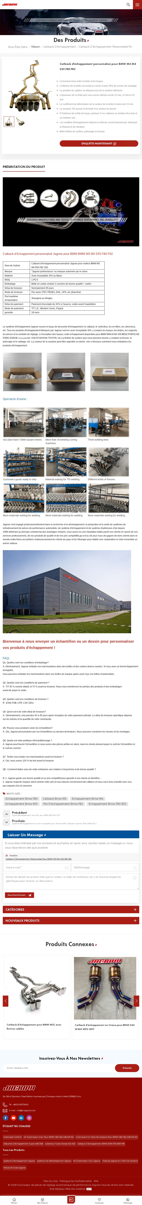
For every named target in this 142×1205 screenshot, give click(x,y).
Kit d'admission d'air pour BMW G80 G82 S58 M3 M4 (49, 1137)
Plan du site (51, 1181)
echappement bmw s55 (22, 804)
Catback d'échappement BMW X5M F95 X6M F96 (101, 1144)
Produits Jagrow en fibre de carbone (120, 1161)
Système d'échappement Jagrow (19, 1161)
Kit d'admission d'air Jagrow (86, 1161)
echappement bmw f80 (22, 798)
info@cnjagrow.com (26, 1110)
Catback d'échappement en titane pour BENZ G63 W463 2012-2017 (44, 1027)
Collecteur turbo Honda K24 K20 (60, 1144)
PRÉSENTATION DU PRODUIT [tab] (24, 167)
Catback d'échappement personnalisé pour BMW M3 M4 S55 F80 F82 (39, 859)
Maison (35, 46)
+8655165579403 (20, 1104)
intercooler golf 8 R (13, 1137)
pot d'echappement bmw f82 (63, 804)
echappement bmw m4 (87, 798)
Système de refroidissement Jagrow (54, 1161)
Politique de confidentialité (76, 1181)
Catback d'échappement (59, 46)
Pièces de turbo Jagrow (15, 1168)
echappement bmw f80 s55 (107, 804)
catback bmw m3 (54, 798)
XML (96, 1181)
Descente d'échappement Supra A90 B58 (23, 1144)
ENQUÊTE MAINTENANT (97, 143)
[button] (136, 1001)
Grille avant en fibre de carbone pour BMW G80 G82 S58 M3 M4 (107, 1137)
